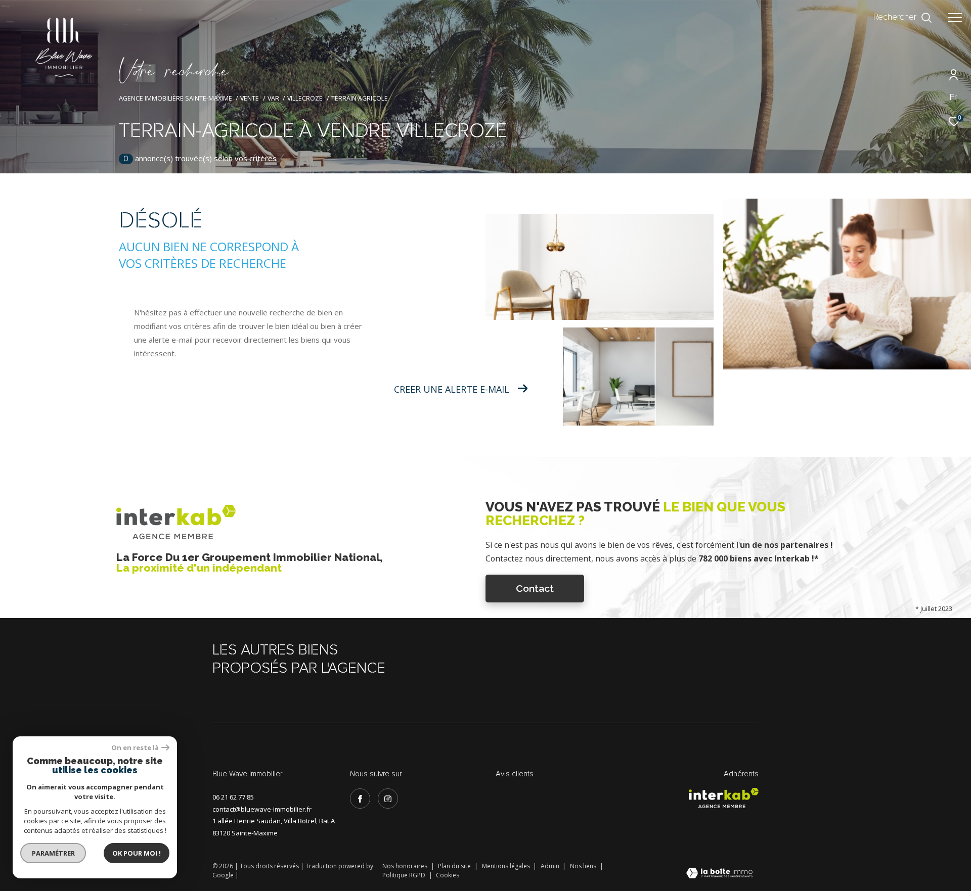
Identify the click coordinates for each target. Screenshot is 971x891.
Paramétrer (53, 853)
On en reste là (135, 748)
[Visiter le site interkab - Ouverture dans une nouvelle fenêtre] (724, 798)
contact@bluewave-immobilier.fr (262, 809)
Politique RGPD (403, 875)
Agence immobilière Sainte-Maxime (175, 98)
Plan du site (455, 866)
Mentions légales (507, 866)
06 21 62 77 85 (233, 797)
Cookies (447, 875)
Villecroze (305, 98)
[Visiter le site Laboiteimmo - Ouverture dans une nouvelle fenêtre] (719, 874)
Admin (551, 866)
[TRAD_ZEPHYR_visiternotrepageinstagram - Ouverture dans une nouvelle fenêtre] (388, 798)
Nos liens (584, 866)
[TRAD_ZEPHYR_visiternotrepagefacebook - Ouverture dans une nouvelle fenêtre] (360, 798)
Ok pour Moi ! (136, 853)
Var (273, 98)
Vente (249, 98)
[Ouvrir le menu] (955, 17)
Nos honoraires (405, 866)
